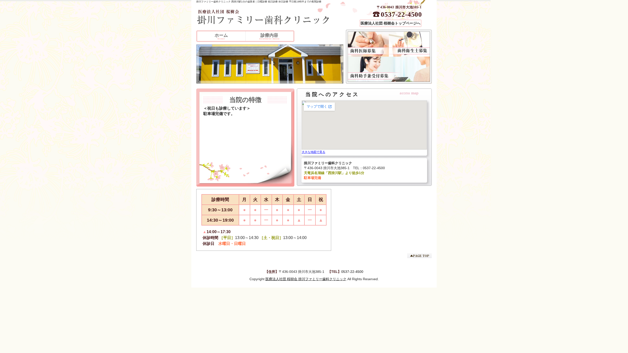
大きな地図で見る (313, 151)
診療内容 (269, 36)
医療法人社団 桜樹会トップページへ (390, 23)
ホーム (221, 36)
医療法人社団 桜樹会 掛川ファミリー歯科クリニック (305, 279)
